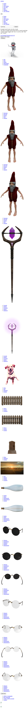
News (4, 5)
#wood (5, 409)
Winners (5, 10)
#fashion (5, 543)
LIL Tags (5, 7)
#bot (4, 60)
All (14, 35)
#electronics (6, 63)
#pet (4, 389)
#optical (5, 544)
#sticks (5, 309)
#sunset (5, 477)
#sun (4, 476)
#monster (5, 390)
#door (4, 457)
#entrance (5, 458)
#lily (4, 59)
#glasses (5, 540)
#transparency (6, 499)
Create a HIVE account (8, 698)
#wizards (5, 308)
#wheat (5, 479)
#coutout (5, 411)
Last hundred (4, 35)
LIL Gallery (6, 6)
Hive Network (6, 697)
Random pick (10, 35)
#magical (5, 310)
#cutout (5, 391)
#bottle (5, 495)
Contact (5, 700)
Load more (3, 693)
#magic (5, 115)
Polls (4, 8)
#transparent (6, 498)
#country (5, 480)
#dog (4, 388)
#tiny (4, 117)
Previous (3, 38)
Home (4, 3)
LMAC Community (7, 696)
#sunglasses (6, 541)
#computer (5, 64)
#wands (5, 305)
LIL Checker (6, 11)
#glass (4, 497)
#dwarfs (5, 114)
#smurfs (5, 118)
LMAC (2, 1)
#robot (4, 62)
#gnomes (5, 113)
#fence (4, 408)
